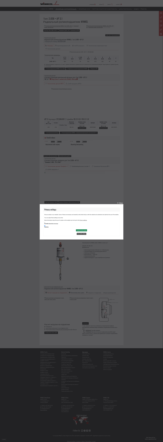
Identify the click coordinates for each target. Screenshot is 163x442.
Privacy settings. (83, 220)
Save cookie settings (81, 233)
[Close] (119, 203)
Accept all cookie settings (81, 230)
